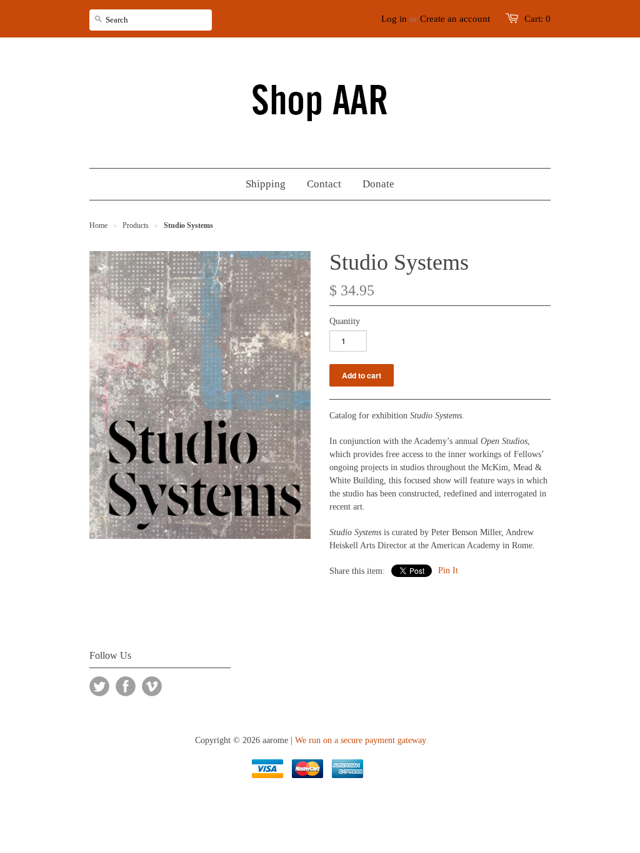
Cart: (537, 19)
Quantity (344, 321)
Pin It (448, 570)
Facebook (126, 686)
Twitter (99, 686)
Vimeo (152, 686)
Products (135, 225)
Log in (394, 19)
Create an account (455, 19)
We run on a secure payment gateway (360, 740)
